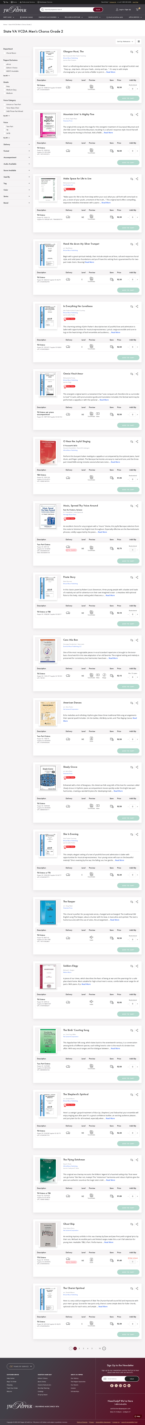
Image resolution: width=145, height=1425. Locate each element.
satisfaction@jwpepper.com (120, 1408)
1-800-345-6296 (120, 1404)
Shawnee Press (67, 121)
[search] (42, 9)
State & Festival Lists (44, 1385)
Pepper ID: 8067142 (43, 938)
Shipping (9, 1385)
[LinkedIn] (128, 1385)
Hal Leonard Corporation (70, 709)
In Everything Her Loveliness (78, 306)
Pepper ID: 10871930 (43, 417)
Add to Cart (128, 98)
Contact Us (113, 2)
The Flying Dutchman (74, 1159)
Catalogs (40, 1391)
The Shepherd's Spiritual (75, 1094)
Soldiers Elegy (70, 965)
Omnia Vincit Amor (73, 373)
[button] (8, 17)
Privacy (91, 1422)
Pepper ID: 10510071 (43, 347)
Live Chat (135, 2)
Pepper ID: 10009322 (43, 150)
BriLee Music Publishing (70, 58)
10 (100, 1348)
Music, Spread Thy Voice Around (80, 505)
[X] (116, 1385)
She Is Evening (70, 834)
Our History (74, 1378)
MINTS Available (12, 71)
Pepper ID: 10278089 (43, 1066)
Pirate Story (69, 577)
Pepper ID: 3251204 (43, 1324)
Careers (73, 1388)
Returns (9, 1391)
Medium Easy (11, 90)
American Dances (72, 702)
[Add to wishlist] (131, 51)
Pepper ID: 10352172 (43, 217)
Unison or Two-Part (13, 104)
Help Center (11, 1378)
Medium (9, 93)
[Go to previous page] (70, 1348)
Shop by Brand (42, 1395)
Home (5, 24)
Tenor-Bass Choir (12, 108)
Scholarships (75, 1391)
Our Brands (74, 1385)
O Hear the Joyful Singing (76, 441)
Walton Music (67, 972)
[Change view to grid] (139, 41)
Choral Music (11, 53)
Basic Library (42, 1382)
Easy (8, 86)
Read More (110, 72)
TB (7, 130)
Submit (132, 1379)
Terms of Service (82, 1422)
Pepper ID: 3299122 (43, 1002)
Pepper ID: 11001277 (43, 676)
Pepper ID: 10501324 (43, 477)
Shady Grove (70, 766)
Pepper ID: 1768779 (43, 739)
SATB (8, 133)
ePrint (8, 64)
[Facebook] (111, 1385)
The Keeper (69, 901)
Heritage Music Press (69, 514)
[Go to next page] (104, 1348)
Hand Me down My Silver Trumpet (81, 243)
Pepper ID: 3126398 (43, 1133)
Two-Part (9, 127)
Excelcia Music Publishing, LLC (72, 646)
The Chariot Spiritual (73, 1288)
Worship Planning (43, 1388)
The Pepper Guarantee (78, 1382)
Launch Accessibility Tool (129, 1422)
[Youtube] (124, 1385)
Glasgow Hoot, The (73, 51)
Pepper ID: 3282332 (43, 280)
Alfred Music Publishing (70, 450)
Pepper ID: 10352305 (43, 875)
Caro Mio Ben (70, 639)
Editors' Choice (11, 68)
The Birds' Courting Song (76, 1030)
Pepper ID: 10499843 (43, 806)
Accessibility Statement (103, 1422)
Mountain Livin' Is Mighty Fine (78, 114)
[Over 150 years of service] (20, 1366)
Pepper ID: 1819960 (43, 1260)
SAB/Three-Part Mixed (14, 111)
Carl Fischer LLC (68, 185)
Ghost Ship (69, 1223)
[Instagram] (120, 1385)
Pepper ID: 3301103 (43, 547)
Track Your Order (12, 1388)
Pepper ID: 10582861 (43, 614)
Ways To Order (11, 1382)
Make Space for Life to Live (77, 178)
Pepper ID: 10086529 (43, 88)
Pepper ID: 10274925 (43, 1195)
